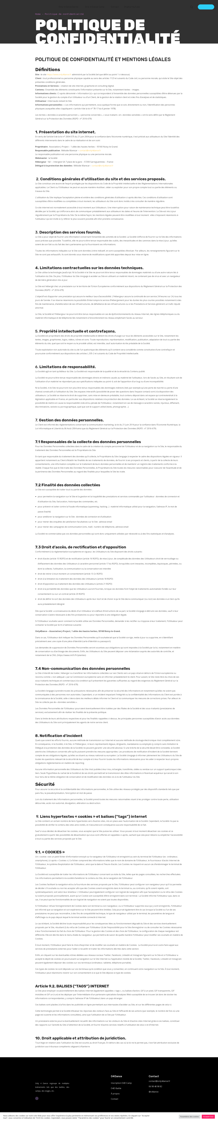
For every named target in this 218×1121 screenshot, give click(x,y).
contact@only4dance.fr (90, 150)
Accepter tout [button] (208, 1116)
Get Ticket (206, 6)
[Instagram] (36, 1098)
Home (38, 14)
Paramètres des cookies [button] (189, 1116)
